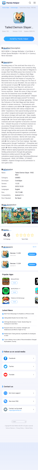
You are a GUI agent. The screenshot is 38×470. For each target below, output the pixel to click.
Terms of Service (10, 428)
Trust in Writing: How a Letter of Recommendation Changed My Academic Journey (20, 340)
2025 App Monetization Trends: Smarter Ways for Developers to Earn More (17, 322)
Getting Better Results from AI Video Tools (15, 318)
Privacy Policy (19, 428)
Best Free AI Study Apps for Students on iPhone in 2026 (19, 313)
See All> (35, 246)
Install (14, 282)
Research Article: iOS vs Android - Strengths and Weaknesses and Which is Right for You (17, 328)
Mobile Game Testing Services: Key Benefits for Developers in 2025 (20, 334)
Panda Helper (12, 2)
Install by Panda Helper (19, 39)
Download (32, 254)
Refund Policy (29, 428)
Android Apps (14, 7)
